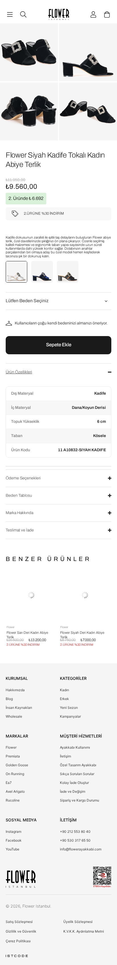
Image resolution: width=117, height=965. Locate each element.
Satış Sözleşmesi (19, 922)
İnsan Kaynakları (19, 707)
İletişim (65, 756)
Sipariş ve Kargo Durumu (79, 800)
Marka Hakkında (19, 513)
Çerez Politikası (18, 941)
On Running (15, 774)
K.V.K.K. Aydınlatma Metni (83, 931)
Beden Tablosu (19, 495)
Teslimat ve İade (20, 530)
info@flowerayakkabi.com (80, 849)
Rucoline (13, 800)
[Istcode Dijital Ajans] (17, 956)
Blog (9, 699)
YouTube (12, 849)
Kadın (64, 690)
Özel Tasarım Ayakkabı (78, 765)
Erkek (64, 699)
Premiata (13, 756)
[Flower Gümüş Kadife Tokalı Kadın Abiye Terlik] (16, 271)
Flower (11, 747)
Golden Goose (17, 765)
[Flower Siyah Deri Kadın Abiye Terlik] (46, 595)
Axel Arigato (15, 791)
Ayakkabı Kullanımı (75, 747)
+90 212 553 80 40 (75, 831)
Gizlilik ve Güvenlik (21, 931)
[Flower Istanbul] (20, 879)
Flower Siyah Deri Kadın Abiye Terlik (43, 633)
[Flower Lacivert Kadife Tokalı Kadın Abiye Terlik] (42, 272)
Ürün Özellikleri (19, 372)
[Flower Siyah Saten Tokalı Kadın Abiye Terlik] (67, 272)
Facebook (14, 840)
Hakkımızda (15, 690)
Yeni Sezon (69, 707)
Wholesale (14, 716)
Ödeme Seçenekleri (23, 478)
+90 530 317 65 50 (75, 840)
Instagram (13, 831)
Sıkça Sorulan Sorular (77, 774)
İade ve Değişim (72, 791)
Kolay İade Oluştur (74, 782)
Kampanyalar (70, 716)
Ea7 (9, 782)
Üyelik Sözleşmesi (78, 922)
